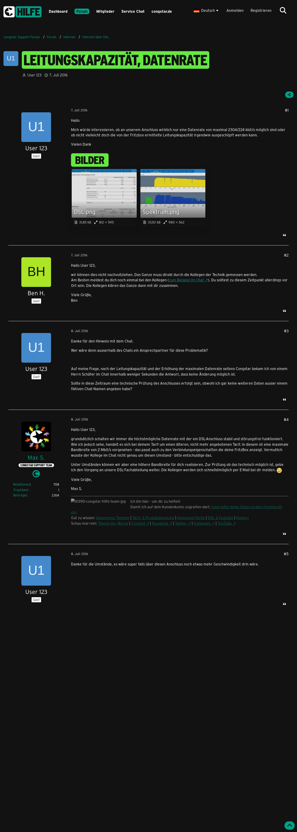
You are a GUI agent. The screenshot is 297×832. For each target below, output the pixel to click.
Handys (242, 517)
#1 (287, 110)
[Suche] (283, 10)
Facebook (160, 523)
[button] (206, 10)
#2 (286, 255)
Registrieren (261, 10)
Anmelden (235, 10)
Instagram (202, 523)
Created (138, 523)
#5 (286, 553)
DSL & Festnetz (220, 517)
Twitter (181, 523)
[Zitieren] (284, 235)
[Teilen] (289, 94)
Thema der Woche (113, 523)
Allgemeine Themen (112, 517)
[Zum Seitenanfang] (289, 825)
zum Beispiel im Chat (186, 279)
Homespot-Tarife (191, 517)
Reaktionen (21, 484)
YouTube (225, 523)
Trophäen (20, 490)
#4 (286, 419)
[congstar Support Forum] (22, 11)
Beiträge (19, 495)
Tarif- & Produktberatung (153, 517)
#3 (286, 330)
